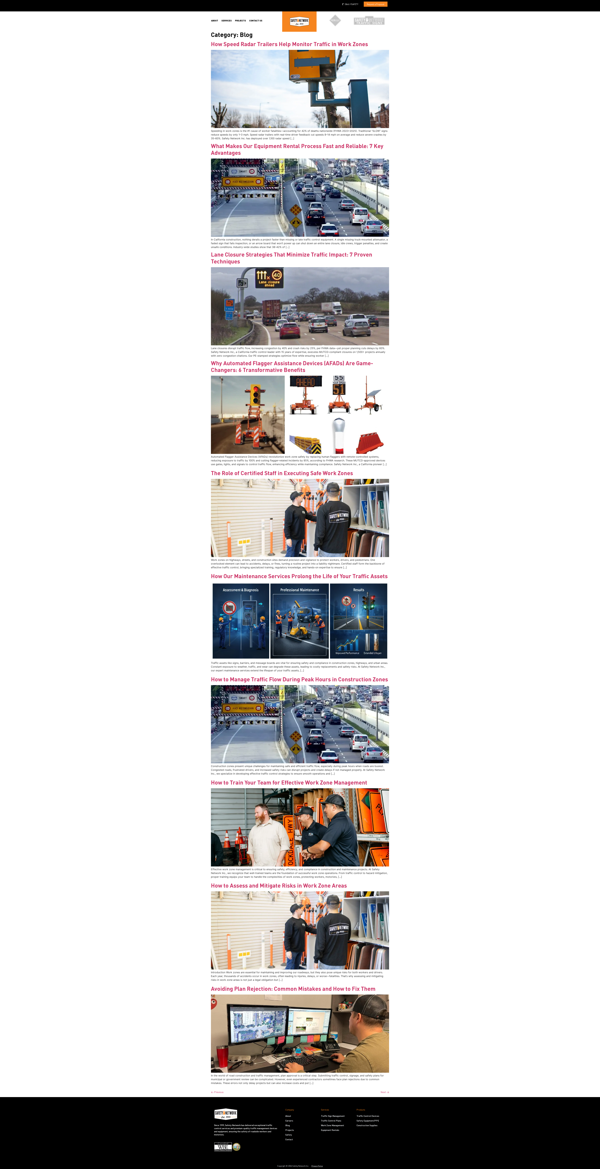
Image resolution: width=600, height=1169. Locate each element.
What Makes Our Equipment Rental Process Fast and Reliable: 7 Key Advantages (297, 149)
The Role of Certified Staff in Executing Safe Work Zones (282, 473)
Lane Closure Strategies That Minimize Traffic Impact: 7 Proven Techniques (291, 258)
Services (226, 20)
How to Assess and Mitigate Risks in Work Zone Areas (279, 885)
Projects (240, 20)
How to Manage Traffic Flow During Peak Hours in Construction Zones (299, 679)
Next (385, 1092)
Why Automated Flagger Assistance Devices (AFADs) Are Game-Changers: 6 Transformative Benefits (292, 366)
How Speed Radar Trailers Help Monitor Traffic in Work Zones (289, 44)
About (214, 20)
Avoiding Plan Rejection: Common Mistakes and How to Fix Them (293, 988)
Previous (217, 1092)
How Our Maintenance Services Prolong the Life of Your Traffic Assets (299, 576)
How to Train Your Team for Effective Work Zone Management (289, 782)
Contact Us (255, 20)
